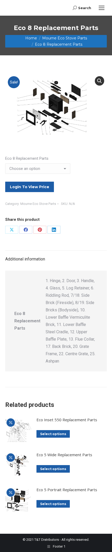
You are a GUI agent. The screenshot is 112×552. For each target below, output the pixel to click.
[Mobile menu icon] (101, 8)
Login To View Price (29, 187)
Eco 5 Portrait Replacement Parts (66, 489)
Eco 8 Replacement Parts (26, 158)
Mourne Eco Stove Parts (38, 204)
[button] (99, 81)
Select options (53, 434)
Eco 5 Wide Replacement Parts (64, 454)
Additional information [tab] (25, 259)
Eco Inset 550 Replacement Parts (66, 419)
